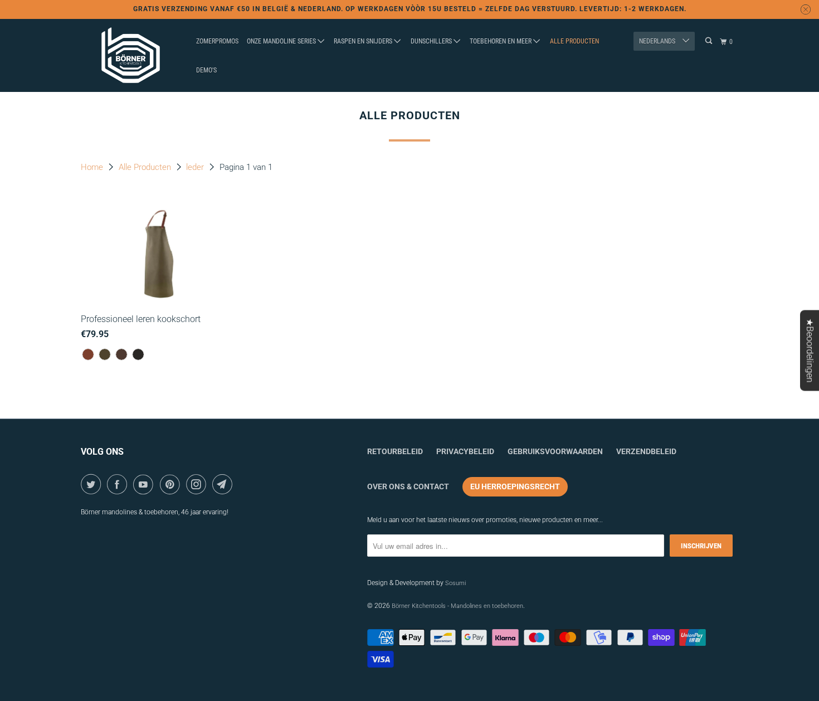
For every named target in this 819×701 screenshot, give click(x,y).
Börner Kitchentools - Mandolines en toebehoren (457, 606)
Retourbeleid (395, 451)
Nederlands (658, 41)
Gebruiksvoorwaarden (555, 451)
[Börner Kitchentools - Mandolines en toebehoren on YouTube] (145, 484)
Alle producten (574, 41)
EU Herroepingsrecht (515, 486)
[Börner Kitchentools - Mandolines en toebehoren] (131, 56)
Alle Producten (146, 167)
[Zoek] (709, 41)
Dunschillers (432, 41)
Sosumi (455, 583)
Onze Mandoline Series (282, 41)
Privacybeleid (465, 451)
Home (93, 167)
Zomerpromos (217, 41)
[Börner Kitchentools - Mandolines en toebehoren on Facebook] (119, 484)
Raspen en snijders (364, 41)
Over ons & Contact (408, 486)
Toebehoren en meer (501, 41)
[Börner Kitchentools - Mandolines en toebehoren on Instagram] (198, 484)
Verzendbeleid (646, 451)
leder (196, 167)
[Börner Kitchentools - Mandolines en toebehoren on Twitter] (93, 484)
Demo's (206, 70)
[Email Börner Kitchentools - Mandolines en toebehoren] (224, 484)
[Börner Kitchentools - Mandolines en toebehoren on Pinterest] (172, 484)
